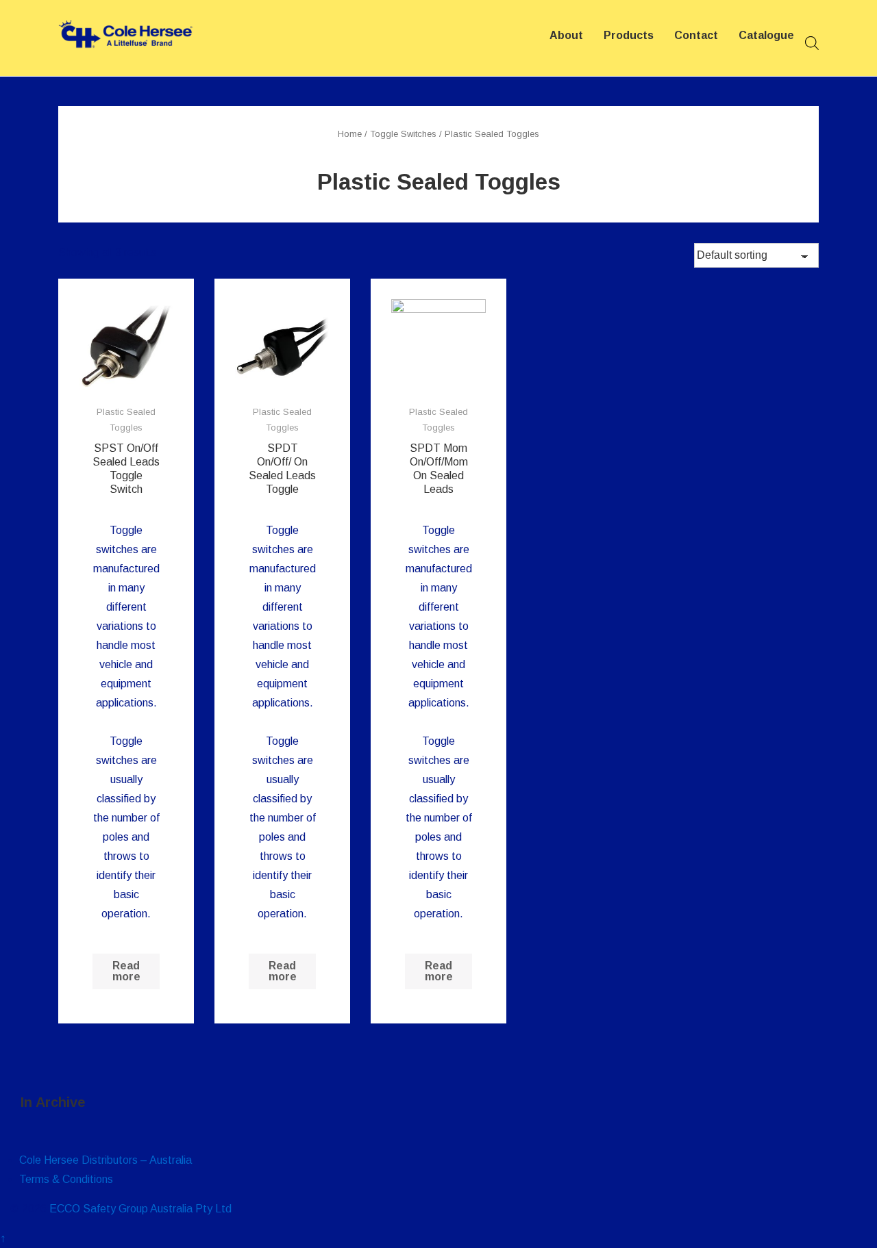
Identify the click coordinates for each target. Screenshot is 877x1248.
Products (629, 35)
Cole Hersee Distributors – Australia (105, 1160)
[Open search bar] (812, 43)
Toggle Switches (403, 134)
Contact (696, 35)
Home (350, 134)
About (566, 35)
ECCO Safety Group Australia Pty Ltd (140, 1208)
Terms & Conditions (66, 1179)
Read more (126, 971)
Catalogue (766, 35)
